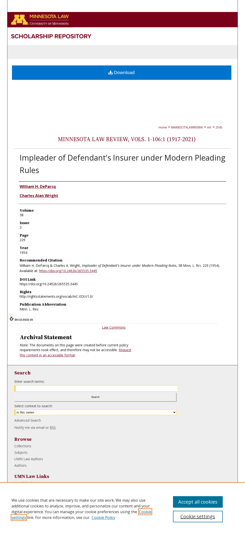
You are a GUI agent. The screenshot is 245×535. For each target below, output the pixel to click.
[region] (122, 508)
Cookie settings (197, 516)
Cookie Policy (103, 517)
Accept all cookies (197, 502)
